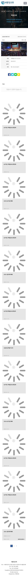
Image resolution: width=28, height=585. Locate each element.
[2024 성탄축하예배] (14, 517)
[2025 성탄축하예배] (14, 260)
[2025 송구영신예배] (14, 187)
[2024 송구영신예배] (14, 407)
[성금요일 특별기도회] (14, 334)
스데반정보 (16, 573)
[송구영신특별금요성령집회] (14, 297)
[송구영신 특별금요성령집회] (14, 113)
